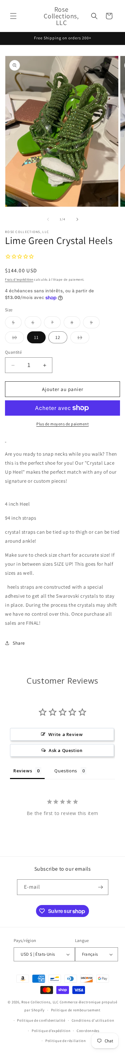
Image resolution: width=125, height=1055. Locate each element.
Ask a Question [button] (65, 750)
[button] (13, 16)
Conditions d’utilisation (93, 1020)
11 (36, 337)
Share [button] (19, 643)
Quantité (13, 352)
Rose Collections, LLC (40, 1002)
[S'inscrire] (100, 887)
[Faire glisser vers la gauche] (48, 219)
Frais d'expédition (19, 279)
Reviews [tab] (22, 771)
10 (18, 338)
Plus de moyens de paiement (62, 423)
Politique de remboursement (76, 1010)
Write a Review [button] (65, 734)
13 (83, 338)
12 (57, 337)
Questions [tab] (65, 771)
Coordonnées (88, 1030)
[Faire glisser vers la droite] (77, 219)
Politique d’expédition (51, 1030)
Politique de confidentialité (41, 1020)
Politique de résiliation (65, 1040)
